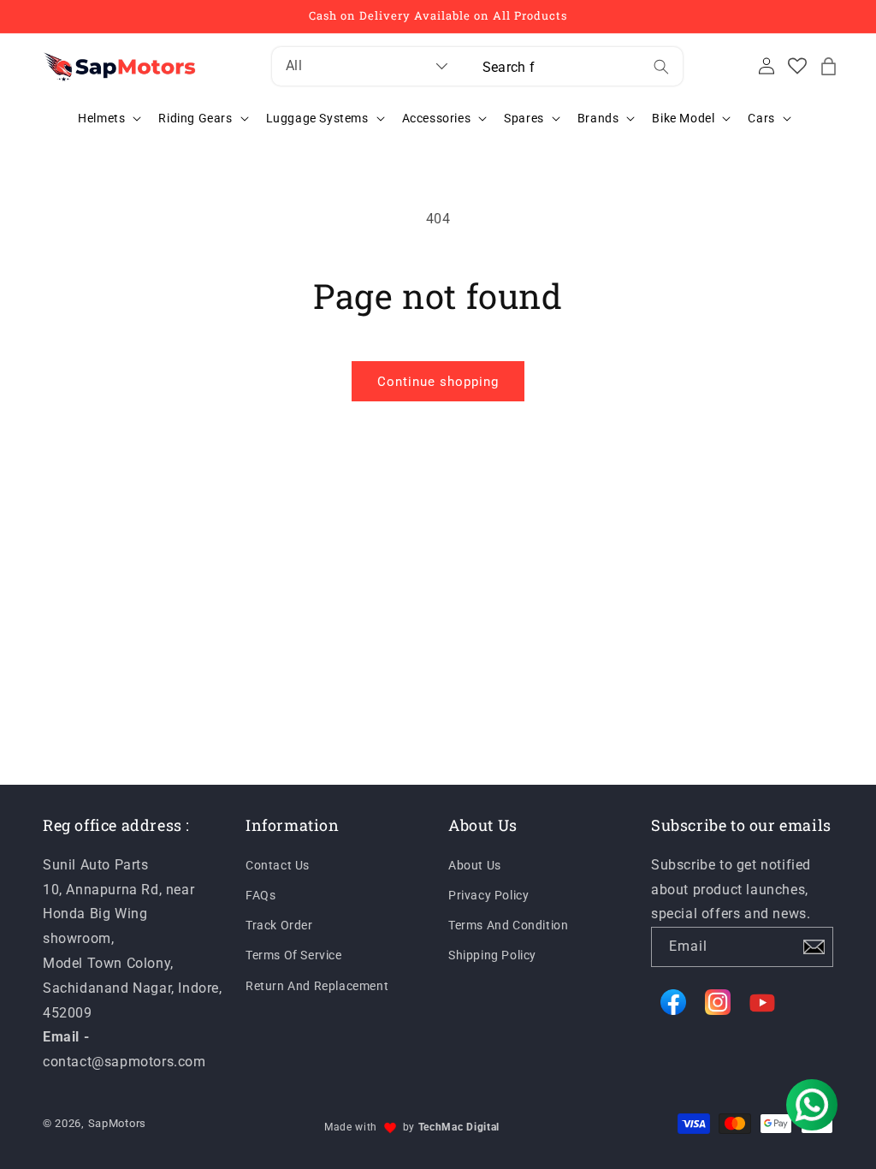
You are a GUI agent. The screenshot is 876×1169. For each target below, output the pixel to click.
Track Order (279, 925)
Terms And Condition (508, 925)
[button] (828, 65)
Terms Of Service (294, 955)
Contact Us (278, 865)
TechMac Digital (459, 1127)
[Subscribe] (813, 947)
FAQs (260, 895)
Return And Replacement (317, 986)
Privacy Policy (488, 895)
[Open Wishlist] (797, 65)
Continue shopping (438, 381)
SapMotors (117, 1123)
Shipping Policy (492, 955)
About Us (474, 865)
